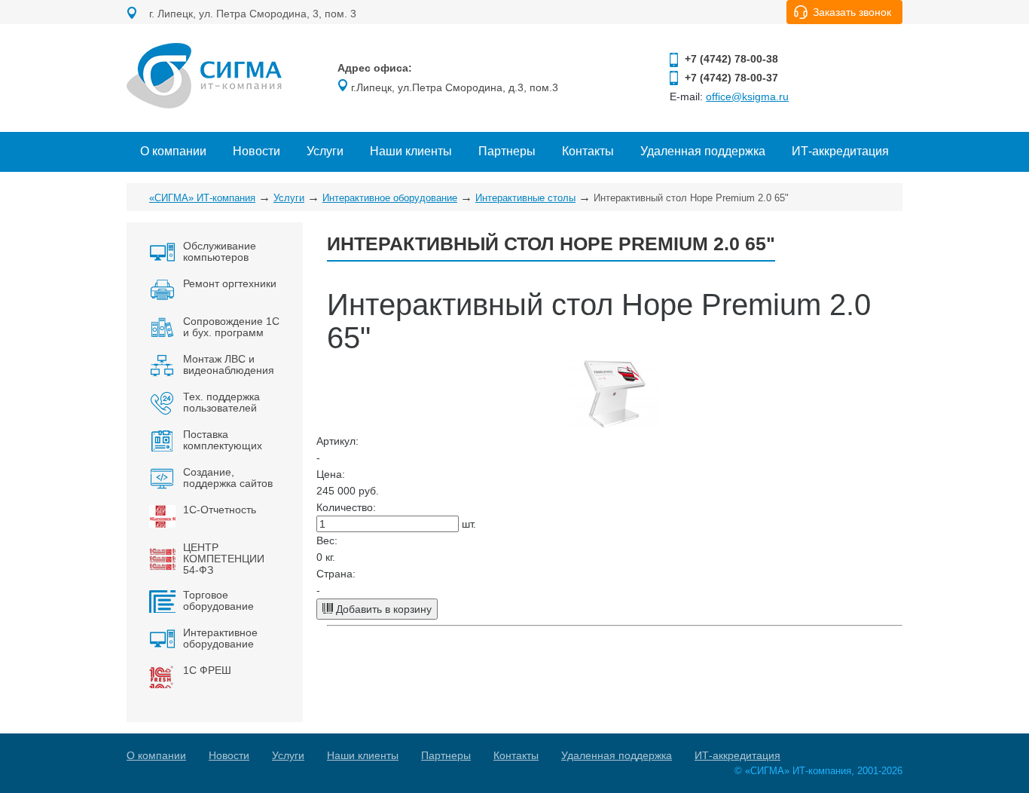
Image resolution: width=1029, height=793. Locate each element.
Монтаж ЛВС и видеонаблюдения (228, 364)
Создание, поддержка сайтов (228, 477)
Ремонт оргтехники (229, 283)
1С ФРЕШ (207, 670)
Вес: (326, 540)
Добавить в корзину (382, 609)
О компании (173, 151)
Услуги (325, 151)
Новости (256, 151)
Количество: (346, 507)
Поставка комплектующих (222, 440)
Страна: (336, 574)
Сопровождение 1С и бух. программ (231, 326)
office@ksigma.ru (747, 96)
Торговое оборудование (218, 600)
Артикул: (337, 441)
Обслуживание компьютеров (219, 251)
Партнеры (507, 151)
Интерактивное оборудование (389, 198)
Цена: (330, 474)
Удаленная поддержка (702, 151)
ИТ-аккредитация (840, 151)
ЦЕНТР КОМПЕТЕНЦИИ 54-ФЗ (223, 558)
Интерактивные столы (525, 198)
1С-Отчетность (219, 510)
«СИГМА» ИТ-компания (202, 198)
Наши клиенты (411, 151)
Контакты (588, 151)
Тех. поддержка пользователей (221, 402)
